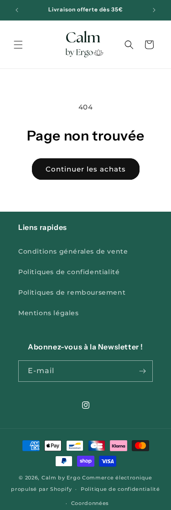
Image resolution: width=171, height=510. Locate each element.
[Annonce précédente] (17, 10)
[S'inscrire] (142, 371)
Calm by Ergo (60, 477)
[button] (18, 45)
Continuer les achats (86, 169)
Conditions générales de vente (73, 251)
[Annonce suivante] (154, 10)
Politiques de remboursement (71, 292)
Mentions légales (48, 313)
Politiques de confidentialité (68, 272)
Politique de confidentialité (120, 489)
